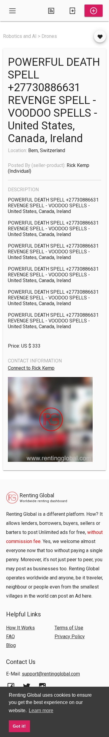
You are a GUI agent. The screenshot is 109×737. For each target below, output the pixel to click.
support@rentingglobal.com (51, 674)
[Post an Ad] (93, 11)
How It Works (20, 628)
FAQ (10, 636)
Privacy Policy (69, 636)
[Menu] (12, 11)
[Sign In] (72, 11)
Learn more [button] (41, 710)
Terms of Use (68, 628)
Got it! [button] (19, 726)
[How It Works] (51, 11)
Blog (11, 645)
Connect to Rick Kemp (31, 368)
